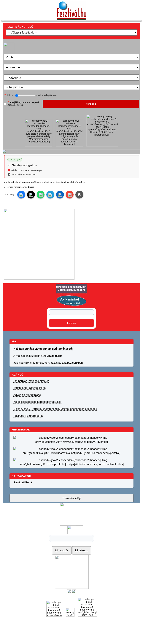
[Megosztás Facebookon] (74, 592)
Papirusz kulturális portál (28, 415)
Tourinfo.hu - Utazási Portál (29, 387)
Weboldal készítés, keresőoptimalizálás (37, 401)
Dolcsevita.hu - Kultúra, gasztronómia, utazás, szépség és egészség (55, 408)
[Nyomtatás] (79, 194)
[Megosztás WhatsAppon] (41, 194)
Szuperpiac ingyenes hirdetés (31, 380)
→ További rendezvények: (19, 187)
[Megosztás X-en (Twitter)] (69, 592)
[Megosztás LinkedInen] (60, 194)
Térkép (24, 170)
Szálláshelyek (36, 170)
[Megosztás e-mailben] (70, 194)
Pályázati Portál (22, 482)
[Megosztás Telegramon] (50, 194)
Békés (14, 170)
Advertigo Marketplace (27, 394)
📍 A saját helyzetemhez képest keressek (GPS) (23, 103)
